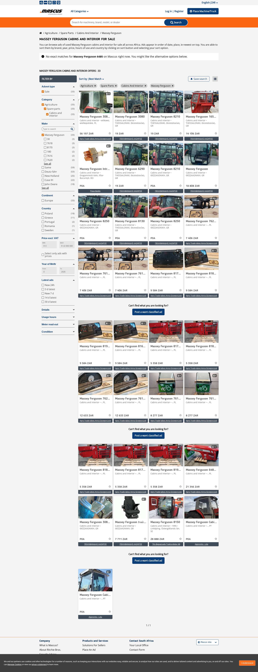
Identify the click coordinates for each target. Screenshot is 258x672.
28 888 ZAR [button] (157, 539)
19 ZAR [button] (119, 133)
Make (45, 123)
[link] (95, 102)
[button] (58, 78)
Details (45, 310)
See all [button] (47, 163)
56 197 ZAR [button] (86, 133)
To (61, 269)
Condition (47, 331)
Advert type (48, 86)
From (44, 269)
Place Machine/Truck (204, 11)
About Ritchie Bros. (50, 649)
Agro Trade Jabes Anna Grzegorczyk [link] (95, 138)
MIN (43, 243)
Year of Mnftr (49, 264)
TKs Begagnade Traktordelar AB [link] (166, 544)
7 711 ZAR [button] (121, 539)
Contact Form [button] (137, 649)
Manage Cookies (14, 664)
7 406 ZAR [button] (192, 238)
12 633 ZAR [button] (86, 415)
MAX (61, 243)
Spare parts (67, 33)
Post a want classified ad (148, 312)
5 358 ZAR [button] (156, 363)
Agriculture (51, 33)
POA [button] (82, 186)
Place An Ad (89, 649)
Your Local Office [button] (138, 645)
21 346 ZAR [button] (193, 487)
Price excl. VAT (50, 238)
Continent (47, 195)
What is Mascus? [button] (48, 645)
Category (47, 99)
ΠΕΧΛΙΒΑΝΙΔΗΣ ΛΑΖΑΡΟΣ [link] (131, 138)
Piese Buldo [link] (95, 191)
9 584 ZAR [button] (156, 290)
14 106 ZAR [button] (193, 133)
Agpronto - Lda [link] (201, 544)
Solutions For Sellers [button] (93, 645)
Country (46, 208)
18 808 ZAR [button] (193, 186)
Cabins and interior (88, 33)
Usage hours (49, 317)
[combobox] (198, 642)
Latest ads (47, 280)
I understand (247, 663)
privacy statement (39, 664)
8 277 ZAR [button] (156, 415)
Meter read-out (50, 324)
